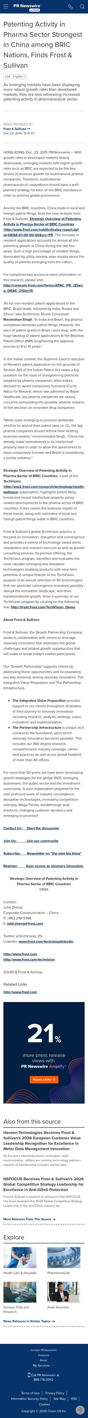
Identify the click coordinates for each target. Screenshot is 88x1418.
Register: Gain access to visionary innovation (43, 866)
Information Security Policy (29, 1398)
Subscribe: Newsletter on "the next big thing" (42, 853)
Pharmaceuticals (58, 1273)
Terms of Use (30, 1393)
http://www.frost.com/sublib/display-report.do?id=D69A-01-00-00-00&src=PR (41, 232)
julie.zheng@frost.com (25, 923)
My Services (42, 1365)
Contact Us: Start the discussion (31, 828)
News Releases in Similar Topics (27, 1321)
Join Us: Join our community (30, 840)
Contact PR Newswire (43, 1350)
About (43, 1360)
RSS (74, 1398)
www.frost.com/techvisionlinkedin (46, 941)
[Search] (82, 6)
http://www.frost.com (20, 954)
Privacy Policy (54, 1393)
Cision (52, 1411)
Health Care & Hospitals (20, 1273)
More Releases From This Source (27, 1219)
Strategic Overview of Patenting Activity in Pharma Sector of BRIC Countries (42, 221)
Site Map (59, 1398)
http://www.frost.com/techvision (29, 959)
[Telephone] (70, 6)
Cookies (44, 1404)
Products (43, 1355)
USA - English (14, 76)
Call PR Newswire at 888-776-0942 (44, 1377)
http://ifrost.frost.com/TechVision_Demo (43, 607)
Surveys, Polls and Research (16, 1309)
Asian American (58, 1307)
